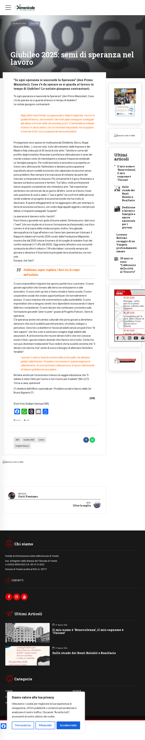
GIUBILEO (76, 697)
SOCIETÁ (76, 691)
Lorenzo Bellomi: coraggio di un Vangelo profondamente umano (126, 243)
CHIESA (8, 691)
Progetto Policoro (22, 446)
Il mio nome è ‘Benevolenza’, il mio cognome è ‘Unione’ (88, 631)
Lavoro (41, 440)
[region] (46, 712)
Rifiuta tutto (45, 725)
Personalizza (23, 725)
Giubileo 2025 (19, 23)
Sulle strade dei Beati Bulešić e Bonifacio (128, 193)
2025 (17, 440)
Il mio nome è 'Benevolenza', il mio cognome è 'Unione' (126, 173)
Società (34, 23)
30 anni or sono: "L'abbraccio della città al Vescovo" (128, 265)
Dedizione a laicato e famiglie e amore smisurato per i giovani (128, 217)
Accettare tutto (68, 725)
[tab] (122, 292)
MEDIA (75, 703)
